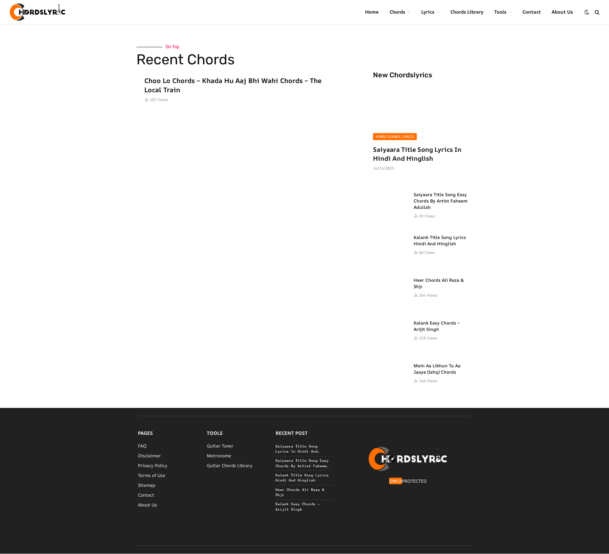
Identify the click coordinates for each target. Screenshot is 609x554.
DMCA (395, 481)
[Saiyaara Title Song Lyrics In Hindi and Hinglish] (422, 112)
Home (372, 12)
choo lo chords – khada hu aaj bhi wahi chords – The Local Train (233, 85)
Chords (397, 12)
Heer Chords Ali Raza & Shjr (439, 283)
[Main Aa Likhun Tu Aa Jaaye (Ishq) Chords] (390, 373)
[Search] (596, 12)
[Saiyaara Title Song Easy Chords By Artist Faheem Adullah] (390, 201)
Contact (531, 12)
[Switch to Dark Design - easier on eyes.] (587, 12)
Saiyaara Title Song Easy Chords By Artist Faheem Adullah (441, 200)
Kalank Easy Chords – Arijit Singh (437, 326)
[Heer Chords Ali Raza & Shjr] (390, 287)
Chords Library (466, 12)
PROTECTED (414, 481)
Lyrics (427, 12)
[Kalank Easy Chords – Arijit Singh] (390, 330)
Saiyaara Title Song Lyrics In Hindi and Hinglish (417, 153)
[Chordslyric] (38, 12)
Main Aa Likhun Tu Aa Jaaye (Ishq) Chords (437, 369)
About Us (562, 12)
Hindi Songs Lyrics (395, 136)
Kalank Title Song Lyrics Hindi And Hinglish (440, 240)
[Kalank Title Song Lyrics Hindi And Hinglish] (390, 244)
